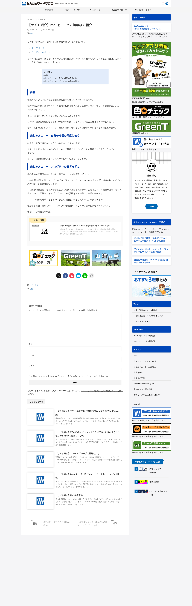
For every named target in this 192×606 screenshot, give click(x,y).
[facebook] (65, 275)
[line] (85, 275)
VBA (32, 33)
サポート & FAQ (72, 10)
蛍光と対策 (154, 482)
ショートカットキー (142, 321)
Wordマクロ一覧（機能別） (145, 341)
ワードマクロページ (41, 52)
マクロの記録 (139, 378)
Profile (151, 206)
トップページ (38, 48)
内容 (46, 75)
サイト (31, 365)
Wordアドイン (96, 10)
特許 (135, 355)
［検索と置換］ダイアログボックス (148, 315)
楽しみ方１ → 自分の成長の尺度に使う (61, 78)
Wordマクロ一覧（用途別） (145, 335)
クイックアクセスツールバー (146, 361)
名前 (30, 344)
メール (31, 355)
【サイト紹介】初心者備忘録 (69, 495)
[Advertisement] (154, 520)
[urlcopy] (91, 275)
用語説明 (49, 10)
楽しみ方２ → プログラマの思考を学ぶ (61, 81)
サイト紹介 (34, 285)
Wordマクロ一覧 (119, 10)
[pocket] (71, 275)
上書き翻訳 (138, 372)
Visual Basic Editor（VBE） (145, 383)
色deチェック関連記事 (143, 389)
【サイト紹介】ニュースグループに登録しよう (77, 453)
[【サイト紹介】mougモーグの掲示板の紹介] (78, 275)
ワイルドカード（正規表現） (146, 366)
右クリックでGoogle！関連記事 (147, 394)
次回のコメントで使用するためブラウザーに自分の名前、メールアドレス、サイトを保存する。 (70, 376)
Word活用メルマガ (143, 10)
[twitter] (58, 275)
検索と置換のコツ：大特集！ (146, 310)
